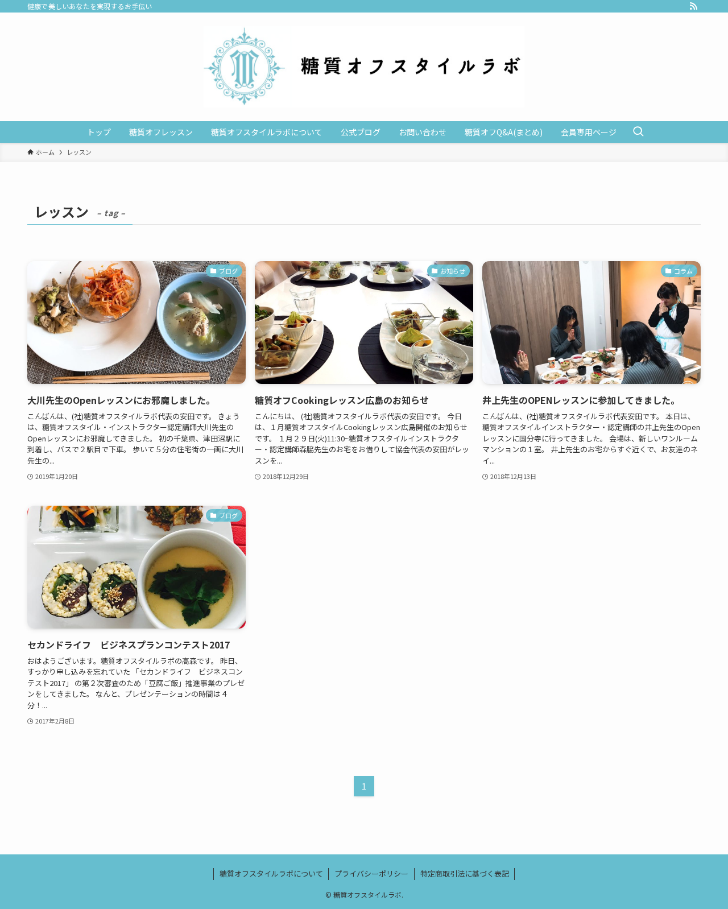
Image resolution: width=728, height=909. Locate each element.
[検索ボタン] (638, 132)
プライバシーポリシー (371, 873)
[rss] (693, 6)
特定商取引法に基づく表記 (464, 873)
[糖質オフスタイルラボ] (364, 67)
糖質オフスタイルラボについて (271, 873)
